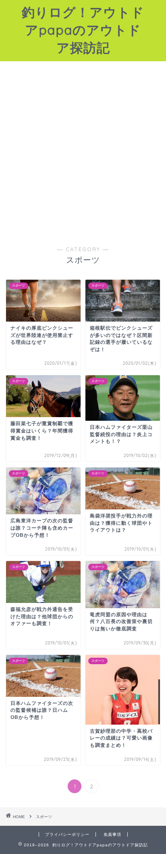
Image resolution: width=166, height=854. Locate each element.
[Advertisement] (83, 158)
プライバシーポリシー (67, 834)
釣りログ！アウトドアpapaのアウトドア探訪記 (83, 30)
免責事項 (112, 834)
